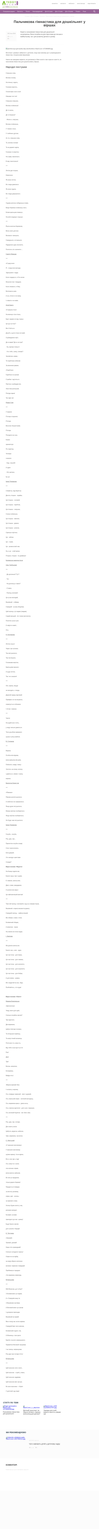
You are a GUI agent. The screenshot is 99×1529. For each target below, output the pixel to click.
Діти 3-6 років (69, 11)
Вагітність (20, 11)
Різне (84, 11)
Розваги (78, 11)
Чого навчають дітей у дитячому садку (44, 1444)
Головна (27, 16)
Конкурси (55, 3)
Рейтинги (71, 3)
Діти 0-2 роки (48, 11)
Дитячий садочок (34, 1440)
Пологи (28, 11)
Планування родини (9, 11)
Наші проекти (92, 3)
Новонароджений (37, 11)
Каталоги (63, 3)
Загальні (42, 16)
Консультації (81, 3)
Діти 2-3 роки (59, 11)
